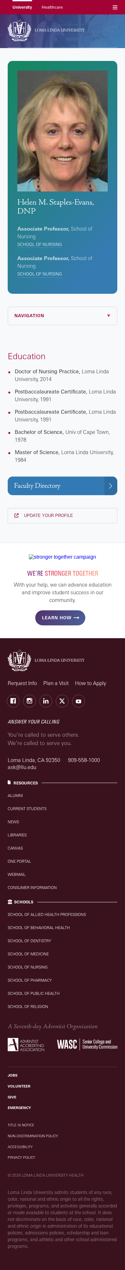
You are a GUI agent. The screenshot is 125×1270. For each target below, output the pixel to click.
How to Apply (90, 683)
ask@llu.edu (22, 767)
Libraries (17, 835)
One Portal (19, 861)
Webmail (17, 874)
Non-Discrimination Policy (33, 1136)
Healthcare (52, 7)
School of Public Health (34, 993)
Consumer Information (32, 887)
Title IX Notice (21, 1125)
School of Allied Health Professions (47, 914)
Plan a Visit (56, 683)
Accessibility (20, 1147)
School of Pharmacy (30, 980)
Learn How (56, 617)
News (13, 821)
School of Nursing (39, 244)
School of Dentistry (29, 940)
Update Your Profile (48, 515)
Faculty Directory (37, 486)
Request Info (22, 683)
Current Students (27, 808)
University (22, 7)
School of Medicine (28, 954)
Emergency (19, 1107)
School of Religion (28, 1006)
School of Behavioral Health (39, 927)
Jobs (12, 1075)
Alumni (15, 795)
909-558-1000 (84, 760)
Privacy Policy (21, 1157)
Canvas (15, 848)
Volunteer (19, 1086)
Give (12, 1097)
